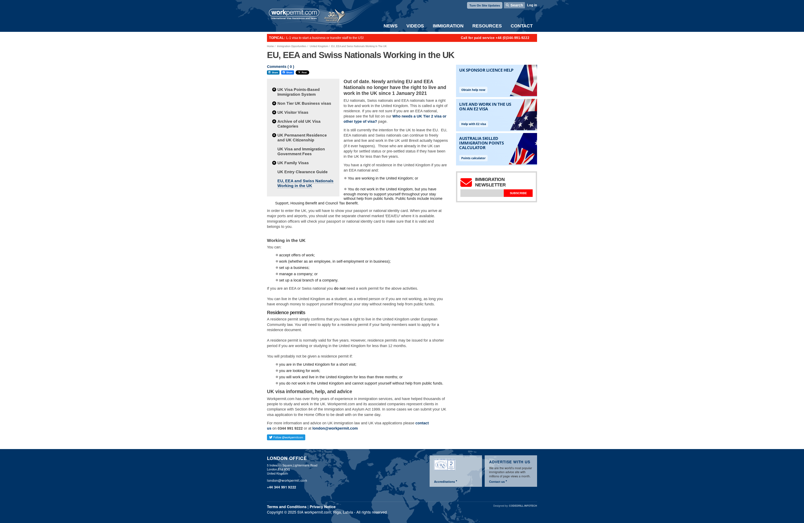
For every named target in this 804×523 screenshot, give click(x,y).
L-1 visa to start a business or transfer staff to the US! (325, 38)
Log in (532, 5)
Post (304, 72)
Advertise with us (509, 462)
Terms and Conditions (287, 506)
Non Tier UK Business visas (304, 103)
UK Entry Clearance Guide (302, 172)
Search (516, 5)
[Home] (294, 14)
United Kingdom (319, 46)
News (391, 25)
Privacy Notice (323, 506)
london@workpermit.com (335, 428)
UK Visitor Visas (292, 112)
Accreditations (444, 481)
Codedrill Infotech (523, 506)
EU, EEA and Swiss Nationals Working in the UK (305, 183)
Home (270, 46)
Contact (522, 25)
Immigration (448, 25)
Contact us (497, 481)
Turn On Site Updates (484, 5)
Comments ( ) (280, 67)
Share (275, 72)
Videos (415, 25)
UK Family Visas (293, 163)
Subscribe (518, 193)
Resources (487, 25)
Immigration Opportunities (291, 46)
